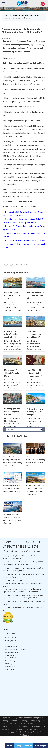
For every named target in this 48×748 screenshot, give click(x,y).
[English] (42, 4)
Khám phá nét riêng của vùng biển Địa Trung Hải (35, 412)
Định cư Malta (9, 655)
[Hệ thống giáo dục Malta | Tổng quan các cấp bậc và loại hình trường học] (12, 398)
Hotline (9, 746)
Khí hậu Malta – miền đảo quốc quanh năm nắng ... (12, 334)
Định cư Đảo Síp (10, 661)
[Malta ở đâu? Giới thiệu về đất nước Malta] (12, 360)
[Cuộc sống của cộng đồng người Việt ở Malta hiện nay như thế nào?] (35, 321)
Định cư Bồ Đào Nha (11, 658)
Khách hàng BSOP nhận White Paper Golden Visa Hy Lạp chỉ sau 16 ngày (12, 488)
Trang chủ (7, 15)
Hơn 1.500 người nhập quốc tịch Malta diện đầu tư (34, 373)
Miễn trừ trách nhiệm (11, 652)
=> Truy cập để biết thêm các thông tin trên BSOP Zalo (24, 240)
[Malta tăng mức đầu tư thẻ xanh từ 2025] (12, 282)
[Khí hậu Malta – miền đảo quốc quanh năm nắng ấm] (12, 321)
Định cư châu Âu (10, 666)
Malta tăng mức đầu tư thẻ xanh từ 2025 (12, 295)
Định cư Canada (10, 669)
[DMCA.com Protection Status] (8, 618)
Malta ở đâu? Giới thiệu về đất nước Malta (11, 373)
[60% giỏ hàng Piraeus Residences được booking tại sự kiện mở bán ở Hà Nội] (35, 449)
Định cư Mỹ (8, 664)
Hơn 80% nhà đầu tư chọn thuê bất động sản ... (35, 295)
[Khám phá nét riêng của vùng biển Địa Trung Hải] (35, 399)
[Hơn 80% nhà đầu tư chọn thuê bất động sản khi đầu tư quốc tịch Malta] (35, 282)
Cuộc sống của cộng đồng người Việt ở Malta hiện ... (35, 334)
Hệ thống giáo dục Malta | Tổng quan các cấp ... (12, 412)
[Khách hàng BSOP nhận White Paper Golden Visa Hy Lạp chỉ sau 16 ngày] (12, 477)
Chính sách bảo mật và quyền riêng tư (17, 649)
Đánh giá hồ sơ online (24, 746)
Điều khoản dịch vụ (11, 646)
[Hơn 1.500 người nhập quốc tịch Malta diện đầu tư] (35, 360)
